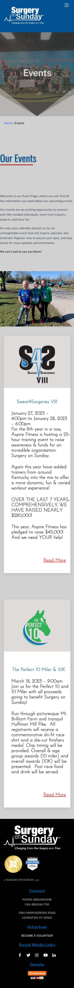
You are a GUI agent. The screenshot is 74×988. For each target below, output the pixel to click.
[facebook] (20, 954)
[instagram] (37, 954)
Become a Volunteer (37, 935)
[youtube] (45, 954)
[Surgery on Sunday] (24, 25)
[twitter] (28, 954)
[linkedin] (54, 954)
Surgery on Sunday (20, 879)
